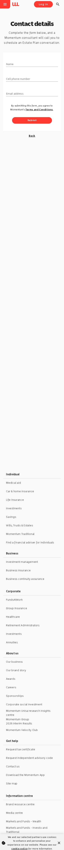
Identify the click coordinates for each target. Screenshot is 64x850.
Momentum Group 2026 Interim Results (19, 721)
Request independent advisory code (29, 758)
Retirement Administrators (22, 625)
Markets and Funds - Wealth (23, 821)
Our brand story (16, 670)
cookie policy (19, 848)
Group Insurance (16, 608)
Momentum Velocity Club (22, 730)
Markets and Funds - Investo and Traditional (26, 829)
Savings (11, 516)
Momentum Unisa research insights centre (28, 713)
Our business (14, 661)
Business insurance (18, 570)
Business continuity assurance (25, 579)
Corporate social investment (24, 704)
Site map (11, 783)
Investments (14, 508)
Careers (11, 687)
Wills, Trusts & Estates (19, 525)
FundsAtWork (14, 599)
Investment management (22, 561)
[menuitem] (16, 4)
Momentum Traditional (20, 534)
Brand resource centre (20, 804)
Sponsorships (15, 695)
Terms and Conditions (39, 109)
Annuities (12, 642)
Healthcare (13, 616)
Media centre (14, 812)
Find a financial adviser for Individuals (30, 542)
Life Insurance (15, 499)
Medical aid (13, 482)
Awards (10, 678)
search (58, 4)
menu (5, 4)
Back (32, 135)
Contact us (13, 766)
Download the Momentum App (25, 775)
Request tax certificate (20, 749)
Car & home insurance (20, 491)
